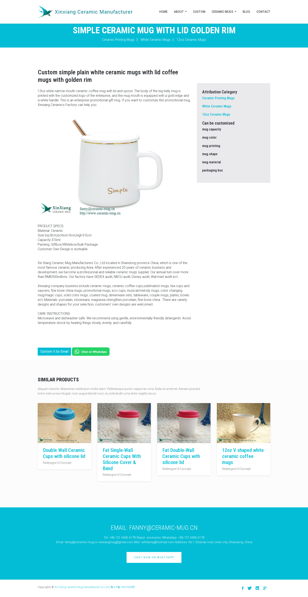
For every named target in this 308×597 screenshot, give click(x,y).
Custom (199, 11)
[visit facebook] (242, 588)
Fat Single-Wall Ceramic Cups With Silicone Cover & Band (122, 459)
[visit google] (265, 588)
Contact (263, 11)
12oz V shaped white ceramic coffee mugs (243, 456)
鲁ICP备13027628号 (123, 587)
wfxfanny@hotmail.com (157, 542)
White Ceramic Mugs (156, 40)
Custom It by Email (54, 351)
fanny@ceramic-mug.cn (81, 542)
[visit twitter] (249, 588)
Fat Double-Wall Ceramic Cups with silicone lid (181, 456)
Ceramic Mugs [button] (223, 11)
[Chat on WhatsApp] (91, 351)
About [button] (179, 11)
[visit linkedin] (257, 588)
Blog (246, 11)
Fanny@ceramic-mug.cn (163, 527)
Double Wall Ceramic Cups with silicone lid (64, 453)
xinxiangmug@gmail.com (116, 542)
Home (163, 11)
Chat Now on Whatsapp (154, 557)
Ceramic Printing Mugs (118, 40)
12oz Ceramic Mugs (191, 40)
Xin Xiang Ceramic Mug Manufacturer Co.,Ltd (81, 587)
